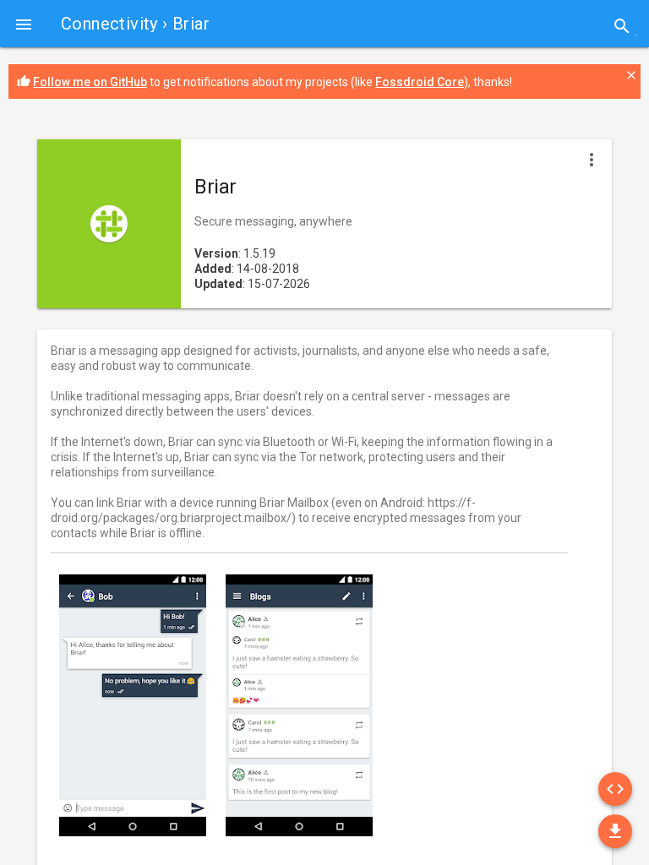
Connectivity (109, 24)
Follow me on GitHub (90, 82)
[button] (23, 23)
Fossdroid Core (419, 82)
